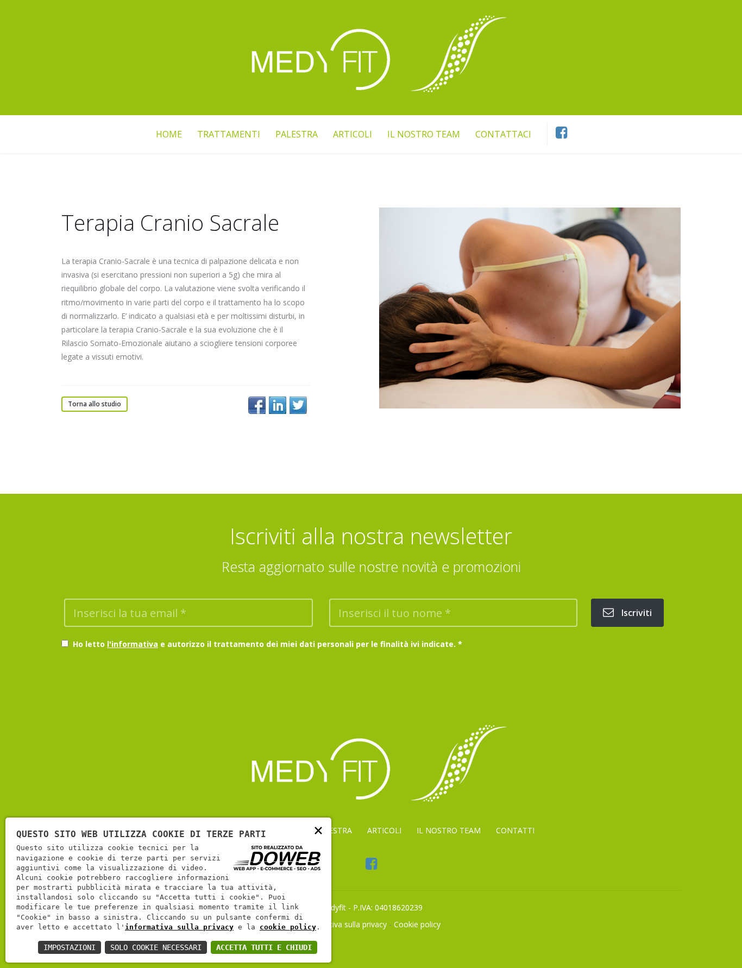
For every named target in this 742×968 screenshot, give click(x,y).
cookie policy (288, 927)
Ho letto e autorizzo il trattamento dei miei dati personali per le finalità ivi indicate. (265, 644)
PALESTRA (296, 134)
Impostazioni (69, 947)
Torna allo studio (94, 403)
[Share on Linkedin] (277, 405)
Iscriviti (635, 613)
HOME (169, 134)
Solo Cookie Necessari (156, 947)
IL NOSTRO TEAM (423, 134)
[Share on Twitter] (298, 405)
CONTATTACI (503, 134)
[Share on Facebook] (257, 405)
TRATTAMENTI (228, 134)
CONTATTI (515, 830)
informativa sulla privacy (179, 927)
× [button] (318, 829)
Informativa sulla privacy (344, 924)
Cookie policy (417, 924)
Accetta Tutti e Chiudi (264, 947)
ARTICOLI (352, 134)
